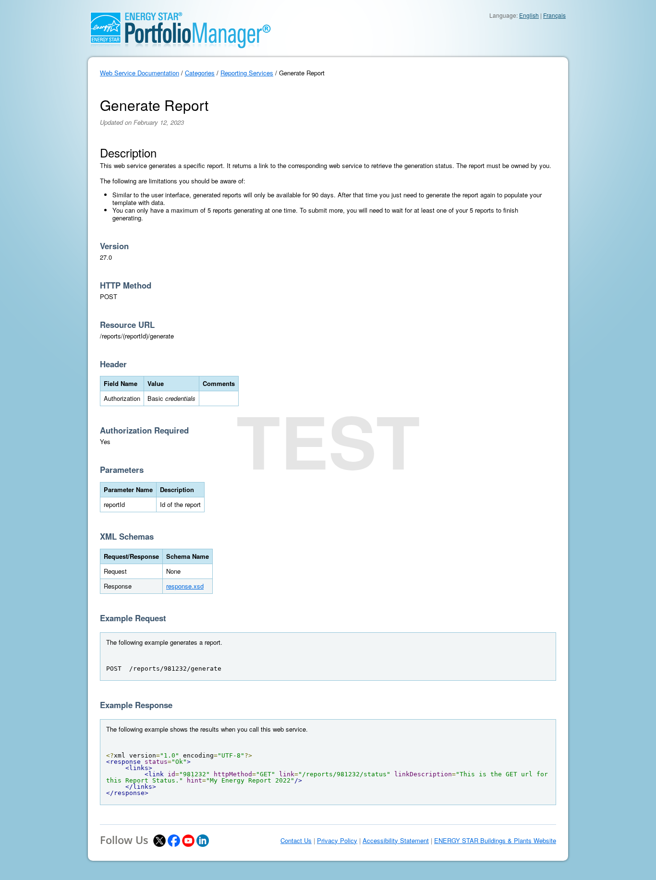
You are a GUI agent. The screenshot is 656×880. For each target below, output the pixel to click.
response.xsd (185, 586)
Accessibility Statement (396, 840)
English (529, 15)
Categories (200, 72)
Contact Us (296, 840)
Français (554, 15)
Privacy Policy (337, 840)
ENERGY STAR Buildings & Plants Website (495, 840)
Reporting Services (246, 72)
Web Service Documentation (139, 72)
